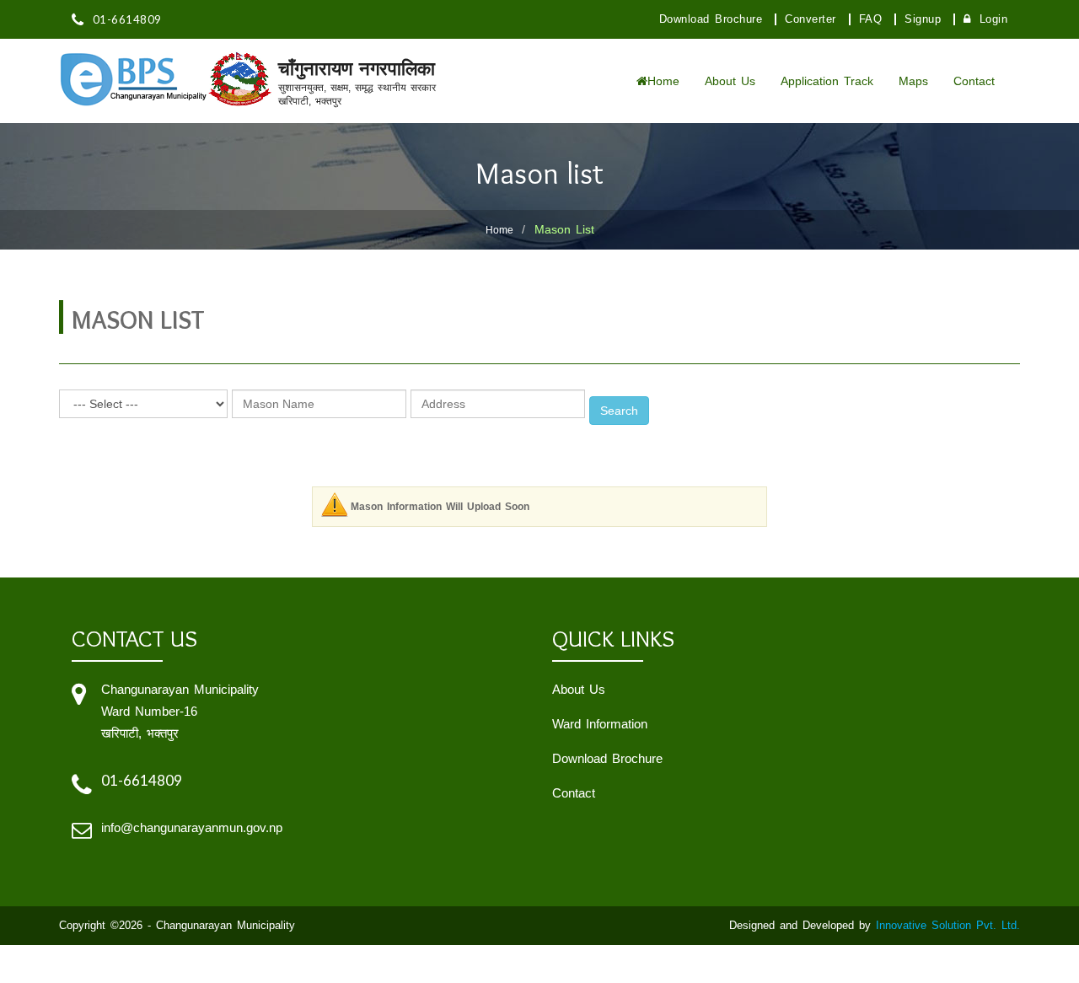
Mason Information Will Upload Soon (440, 507)
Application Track (827, 81)
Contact (974, 81)
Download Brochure (711, 19)
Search (619, 410)
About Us (730, 81)
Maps (913, 81)
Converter (810, 19)
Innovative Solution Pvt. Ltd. (948, 925)
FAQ (871, 19)
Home (663, 81)
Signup (923, 19)
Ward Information (599, 724)
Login (993, 19)
